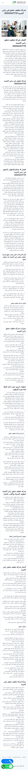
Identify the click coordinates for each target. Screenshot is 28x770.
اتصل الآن (6, 761)
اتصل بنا (9, 757)
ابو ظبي (15, 590)
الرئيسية (24, 757)
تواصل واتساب (5, 766)
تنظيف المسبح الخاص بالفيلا (17, 536)
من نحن (4, 757)
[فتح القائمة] (3, 3)
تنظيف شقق (22, 626)
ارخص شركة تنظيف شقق (16, 433)
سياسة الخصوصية (17, 757)
